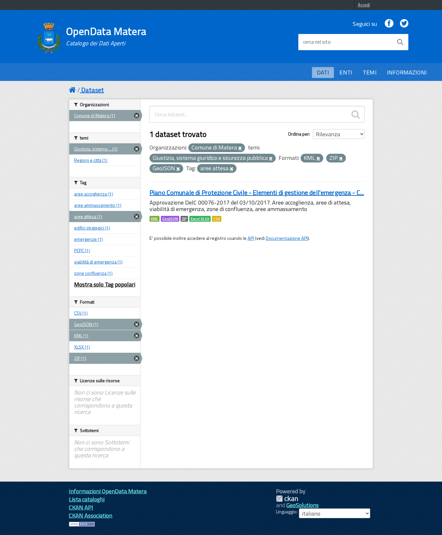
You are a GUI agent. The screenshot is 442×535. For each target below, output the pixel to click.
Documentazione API (287, 238)
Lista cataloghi (87, 499)
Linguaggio (286, 511)
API (251, 238)
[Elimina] (240, 148)
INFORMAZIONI (407, 72)
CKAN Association (90, 515)
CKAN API (81, 507)
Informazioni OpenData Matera (108, 491)
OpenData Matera (106, 36)
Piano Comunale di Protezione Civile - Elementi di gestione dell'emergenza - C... (256, 192)
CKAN (287, 498)
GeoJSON (170, 219)
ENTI (345, 72)
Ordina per (298, 133)
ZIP (184, 219)
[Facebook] (389, 23)
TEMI (370, 72)
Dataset (92, 90)
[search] (355, 114)
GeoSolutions (302, 505)
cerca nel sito (316, 42)
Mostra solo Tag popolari (104, 284)
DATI (323, 72)
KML (154, 219)
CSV (216, 219)
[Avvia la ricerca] (400, 42)
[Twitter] (404, 23)
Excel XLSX (200, 219)
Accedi (364, 5)
